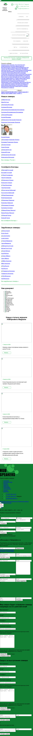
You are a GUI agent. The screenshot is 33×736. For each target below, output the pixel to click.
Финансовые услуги (6, 82)
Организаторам (7, 482)
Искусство (4, 77)
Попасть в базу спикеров (7, 550)
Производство (25, 83)
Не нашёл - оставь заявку (7, 551)
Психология (21, 74)
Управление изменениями (15, 75)
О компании (23, 47)
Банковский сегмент (7, 79)
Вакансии (6, 491)
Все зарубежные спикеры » (10, 281)
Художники (24, 86)
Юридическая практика (7, 86)
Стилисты (11, 87)
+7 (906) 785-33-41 (19, 4)
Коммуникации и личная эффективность (12, 66)
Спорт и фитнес (25, 77)
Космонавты (19, 85)
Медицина (21, 81)
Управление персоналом (19, 82)
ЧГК (27, 16)
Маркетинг (18, 69)
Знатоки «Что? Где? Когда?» (17, 64)
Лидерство (4, 69)
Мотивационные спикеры (8, 67)
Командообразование (25, 70)
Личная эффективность (8, 78)
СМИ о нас (6, 486)
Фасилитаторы (5, 81)
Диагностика (14, 53)
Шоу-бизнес (16, 79)
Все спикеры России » (8, 160)
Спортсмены (26, 75)
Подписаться (20, 548)
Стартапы (4, 73)
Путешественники (15, 83)
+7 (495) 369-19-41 (24, 6)
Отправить (3, 523)
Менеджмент (11, 69)
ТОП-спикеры (17, 41)
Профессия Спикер (22, 22)
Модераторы (22, 71)
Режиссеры (18, 86)
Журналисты (4, 87)
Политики (7, 83)
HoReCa (25, 85)
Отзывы (5, 490)
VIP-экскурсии (24, 53)
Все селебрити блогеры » (9, 220)
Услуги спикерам (22, 29)
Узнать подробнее (21, 581)
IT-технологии (15, 70)
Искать (19, 90)
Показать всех (5, 64)
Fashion (28, 78)
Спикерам (6, 480)
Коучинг (8, 70)
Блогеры (15, 74)
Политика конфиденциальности (9, 501)
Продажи (3, 71)
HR (27, 71)
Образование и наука (13, 71)
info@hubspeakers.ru (23, 8)
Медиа (16, 73)
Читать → (7, 352)
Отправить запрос (5, 655)
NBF (15, 47)
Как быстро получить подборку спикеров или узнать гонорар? (16, 58)
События (25, 41)
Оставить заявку (5, 557)
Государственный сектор (14, 77)
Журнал (5, 483)
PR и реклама (22, 73)
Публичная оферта (23, 501)
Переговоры (10, 73)
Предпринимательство (22, 67)
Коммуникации (14, 81)
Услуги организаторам (18, 35)
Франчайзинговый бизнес (8, 85)
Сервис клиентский (20, 78)
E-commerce (23, 79)
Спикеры (21, 16)
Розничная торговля (7, 74)
